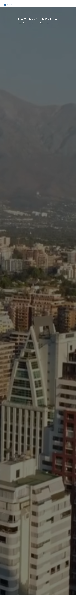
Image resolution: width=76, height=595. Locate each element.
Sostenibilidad (62, 5)
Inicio (17, 5)
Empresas (44, 5)
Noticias (70, 5)
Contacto (62, 2)
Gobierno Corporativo (34, 5)
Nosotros (23, 5)
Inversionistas (53, 5)
